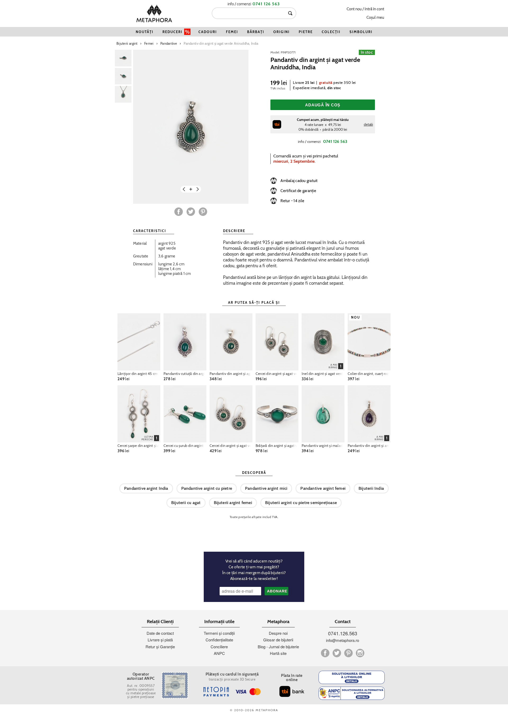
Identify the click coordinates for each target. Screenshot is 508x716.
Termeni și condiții (219, 633)
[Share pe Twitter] (191, 211)
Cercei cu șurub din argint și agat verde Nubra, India (185, 445)
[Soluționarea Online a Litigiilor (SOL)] (351, 677)
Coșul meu (375, 17)
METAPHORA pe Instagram (360, 653)
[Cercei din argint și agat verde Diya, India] (277, 341)
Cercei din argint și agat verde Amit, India (231, 445)
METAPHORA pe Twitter (337, 653)
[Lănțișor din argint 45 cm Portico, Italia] (138, 341)
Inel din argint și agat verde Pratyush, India (323, 373)
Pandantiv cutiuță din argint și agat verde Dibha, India (185, 373)
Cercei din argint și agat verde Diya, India (277, 373)
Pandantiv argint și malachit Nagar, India (323, 445)
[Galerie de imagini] (123, 58)
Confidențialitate (219, 639)
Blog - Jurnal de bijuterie (278, 646)
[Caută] (290, 13)
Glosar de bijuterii (278, 639)
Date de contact (160, 633)
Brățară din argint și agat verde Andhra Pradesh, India (277, 445)
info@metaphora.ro (342, 640)
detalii (368, 124)
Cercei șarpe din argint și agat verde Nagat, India (138, 445)
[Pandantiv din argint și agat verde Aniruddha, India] (190, 127)
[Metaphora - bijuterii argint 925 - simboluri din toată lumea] (154, 13)
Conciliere (219, 646)
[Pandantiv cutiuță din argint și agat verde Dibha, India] (185, 341)
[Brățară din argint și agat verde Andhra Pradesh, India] (277, 413)
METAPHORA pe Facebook (325, 653)
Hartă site (278, 653)
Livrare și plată (160, 639)
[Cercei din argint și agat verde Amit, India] (231, 413)
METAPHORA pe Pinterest (348, 653)
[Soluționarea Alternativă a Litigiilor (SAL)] (351, 693)
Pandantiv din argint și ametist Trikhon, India (369, 445)
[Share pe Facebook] (178, 211)
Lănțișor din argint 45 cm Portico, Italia (138, 373)
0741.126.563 (342, 633)
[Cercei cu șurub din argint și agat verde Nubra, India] (185, 413)
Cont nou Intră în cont (365, 9)
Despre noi (278, 633)
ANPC (219, 653)
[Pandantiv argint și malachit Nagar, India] (323, 413)
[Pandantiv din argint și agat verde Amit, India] (231, 341)
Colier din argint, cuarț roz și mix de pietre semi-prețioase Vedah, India (369, 373)
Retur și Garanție (160, 646)
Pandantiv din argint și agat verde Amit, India (231, 373)
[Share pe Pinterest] (203, 211)
